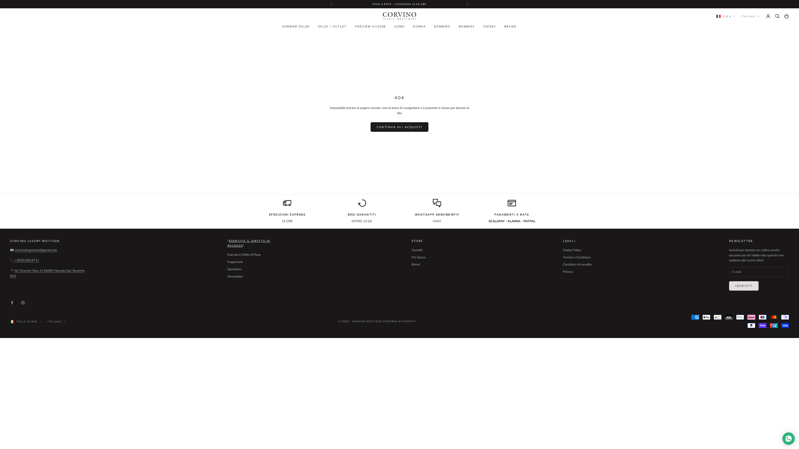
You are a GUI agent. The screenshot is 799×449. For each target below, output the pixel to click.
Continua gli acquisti (399, 127)
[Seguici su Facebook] (12, 303)
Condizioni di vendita (577, 264)
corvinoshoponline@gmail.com (36, 250)
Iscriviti (744, 286)
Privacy (568, 272)
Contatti (417, 250)
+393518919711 (26, 260)
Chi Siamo (419, 257)
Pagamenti (235, 262)
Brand (510, 26)
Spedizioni (234, 269)
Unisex (489, 26)
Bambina (467, 26)
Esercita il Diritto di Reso (244, 255)
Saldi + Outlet (332, 26)
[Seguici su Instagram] (23, 303)
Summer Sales (296, 26)
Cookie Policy (572, 250)
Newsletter (235, 276)
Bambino (442, 26)
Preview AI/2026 (370, 26)
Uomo (399, 26)
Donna (419, 26)
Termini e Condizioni (577, 257)
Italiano (748, 16)
